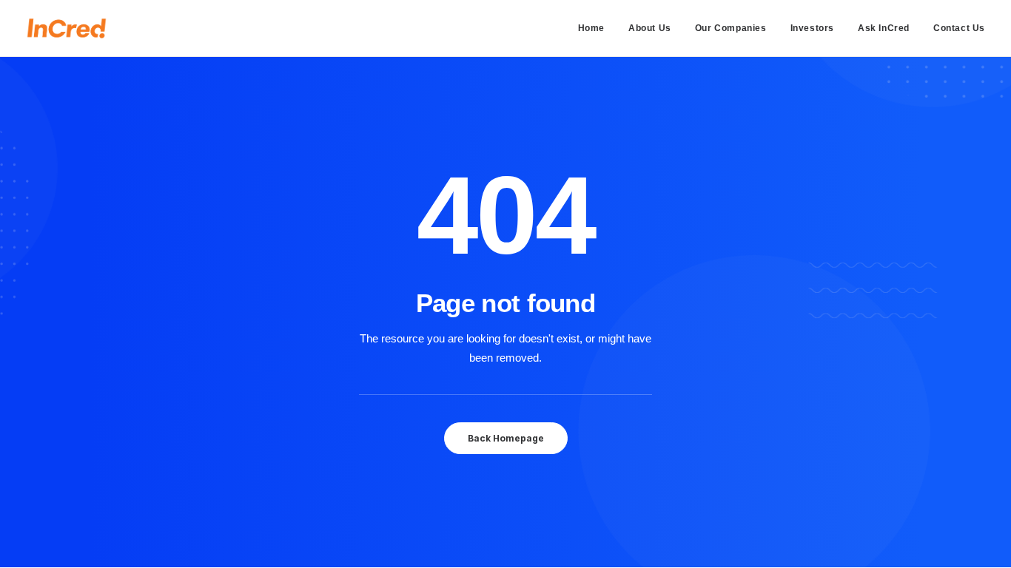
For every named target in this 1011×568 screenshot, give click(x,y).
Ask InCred (884, 28)
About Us (649, 28)
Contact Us (959, 28)
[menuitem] (596, 28)
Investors (812, 28)
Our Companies (731, 28)
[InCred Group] (66, 28)
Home (591, 28)
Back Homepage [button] (506, 438)
